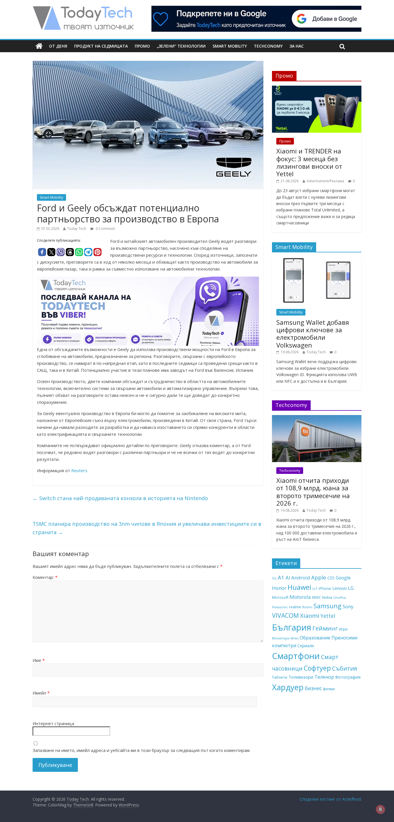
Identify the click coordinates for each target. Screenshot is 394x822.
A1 (281, 577)
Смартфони (296, 656)
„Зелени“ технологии (181, 46)
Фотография (348, 677)
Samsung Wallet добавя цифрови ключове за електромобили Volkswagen (312, 333)
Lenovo (339, 588)
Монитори (280, 638)
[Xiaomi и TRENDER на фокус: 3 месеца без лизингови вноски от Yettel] (316, 88)
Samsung (328, 605)
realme (295, 606)
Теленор (324, 677)
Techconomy (268, 46)
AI (288, 577)
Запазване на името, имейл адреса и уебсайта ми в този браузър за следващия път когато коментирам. (141, 750)
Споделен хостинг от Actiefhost (330, 799)
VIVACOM (285, 615)
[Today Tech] (83, 9)
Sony (348, 606)
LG (351, 588)
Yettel (327, 615)
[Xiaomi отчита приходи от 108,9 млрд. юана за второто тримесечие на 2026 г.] (316, 418)
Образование (315, 638)
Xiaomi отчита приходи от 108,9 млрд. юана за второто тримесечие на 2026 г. (313, 491)
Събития (344, 668)
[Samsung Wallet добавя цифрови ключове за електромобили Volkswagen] (316, 259)
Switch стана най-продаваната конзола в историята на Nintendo (120, 498)
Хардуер (288, 687)
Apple (318, 577)
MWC (316, 597)
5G (274, 578)
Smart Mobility (230, 46)
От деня (58, 46)
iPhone (325, 588)
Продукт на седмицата (101, 46)
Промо (142, 46)
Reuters (79, 470)
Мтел (294, 638)
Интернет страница (53, 723)
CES (331, 578)
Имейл (41, 693)
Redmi (307, 607)
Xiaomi (309, 615)
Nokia (327, 597)
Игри (343, 629)
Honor (279, 588)
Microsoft (280, 597)
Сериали (305, 645)
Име (39, 660)
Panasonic (280, 607)
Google (343, 578)
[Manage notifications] (380, 809)
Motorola (300, 597)
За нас (297, 46)
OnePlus (339, 598)
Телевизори (300, 677)
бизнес (313, 688)
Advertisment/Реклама (325, 181)
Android (300, 577)
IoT (315, 588)
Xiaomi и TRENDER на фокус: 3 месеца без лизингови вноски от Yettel (309, 162)
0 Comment (105, 228)
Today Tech (76, 228)
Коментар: (45, 577)
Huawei (299, 587)
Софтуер (317, 668)
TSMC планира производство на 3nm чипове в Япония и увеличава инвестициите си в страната (147, 528)
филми (329, 688)
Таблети (279, 677)
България (291, 627)
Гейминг (325, 628)
